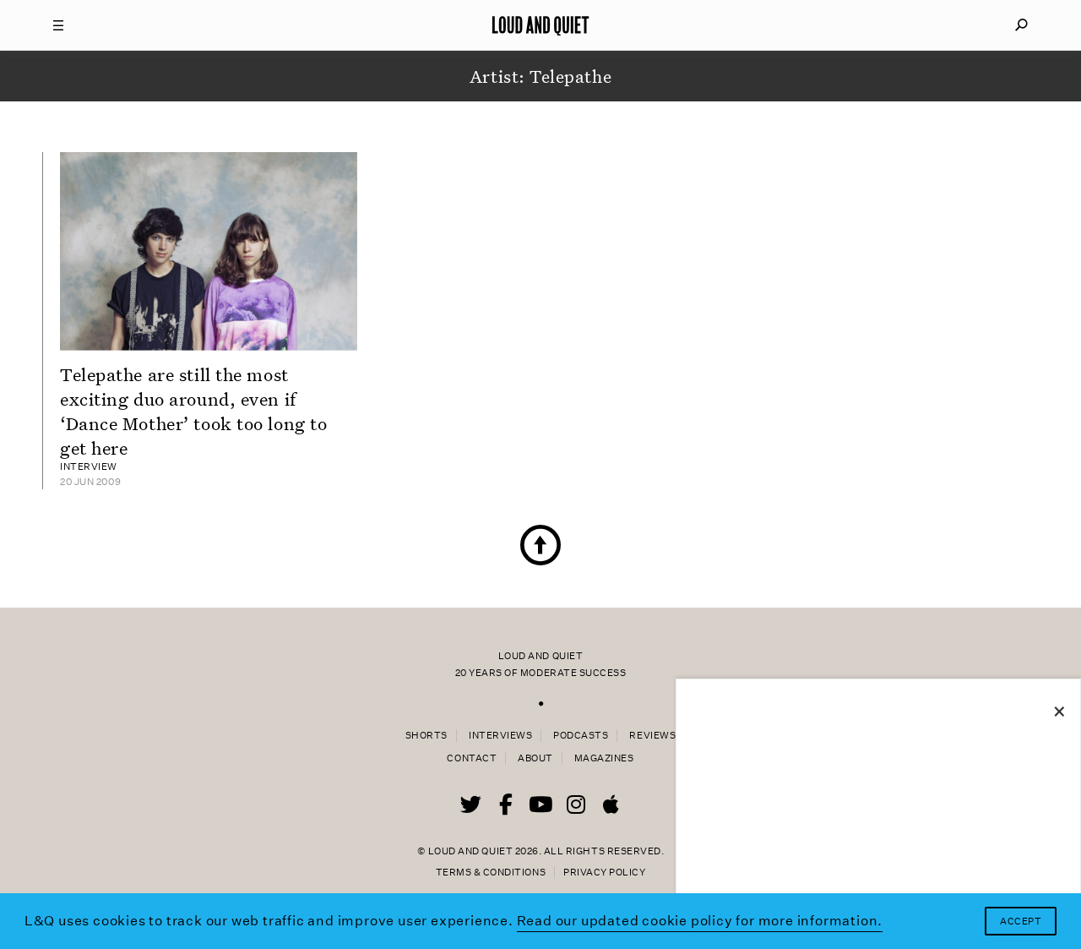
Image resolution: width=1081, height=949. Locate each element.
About (535, 758)
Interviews (500, 735)
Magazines (604, 758)
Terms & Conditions (491, 872)
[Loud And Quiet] (540, 25)
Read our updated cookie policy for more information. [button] (700, 921)
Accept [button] (1020, 921)
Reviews (652, 735)
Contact (472, 758)
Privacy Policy (604, 872)
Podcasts (580, 735)
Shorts (426, 735)
